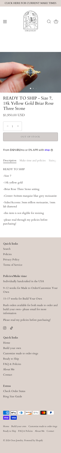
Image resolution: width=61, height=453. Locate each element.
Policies (7, 254)
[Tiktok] (11, 327)
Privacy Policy (11, 259)
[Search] (49, 22)
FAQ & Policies (12, 364)
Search (6, 249)
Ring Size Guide (12, 396)
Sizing (52, 160)
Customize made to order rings (20, 353)
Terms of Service (12, 265)
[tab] (11, 161)
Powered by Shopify (33, 440)
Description (9, 160)
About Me (9, 369)
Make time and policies (33, 160)
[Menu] (5, 21)
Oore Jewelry (17, 440)
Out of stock (30, 136)
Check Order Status (14, 391)
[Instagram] (4, 327)
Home (6, 343)
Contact (7, 374)
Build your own (12, 348)
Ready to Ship (11, 359)
